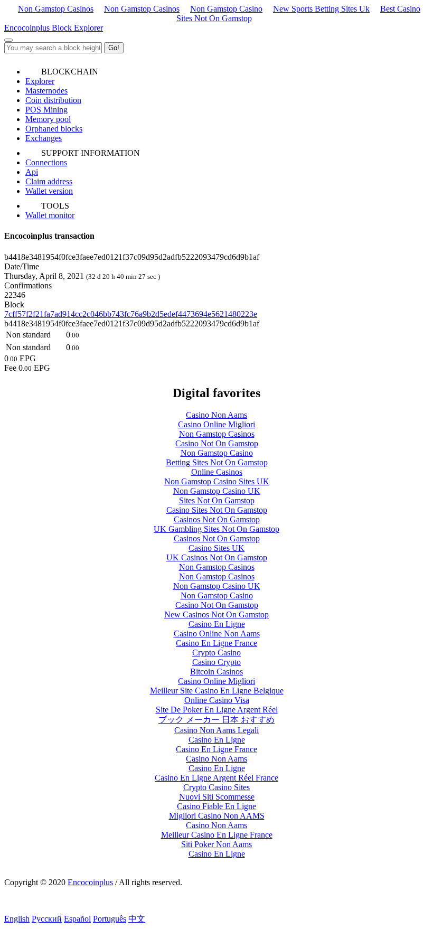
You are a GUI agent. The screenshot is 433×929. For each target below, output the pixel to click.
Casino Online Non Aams (217, 633)
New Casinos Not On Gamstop (216, 614)
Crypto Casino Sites (216, 787)
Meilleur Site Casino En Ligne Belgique (217, 690)
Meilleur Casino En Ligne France (216, 834)
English (17, 918)
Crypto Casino (216, 652)
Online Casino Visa (216, 700)
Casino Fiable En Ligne (216, 806)
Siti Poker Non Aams (216, 844)
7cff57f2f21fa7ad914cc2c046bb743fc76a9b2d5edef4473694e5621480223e (130, 313)
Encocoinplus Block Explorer (53, 27)
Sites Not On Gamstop (217, 500)
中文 (136, 918)
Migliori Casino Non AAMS (217, 815)
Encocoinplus (90, 882)
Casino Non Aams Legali (216, 730)
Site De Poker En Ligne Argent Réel (217, 709)
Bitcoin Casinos (216, 671)
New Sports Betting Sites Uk (321, 8)
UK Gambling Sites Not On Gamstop (216, 528)
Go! (113, 48)
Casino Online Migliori (216, 424)
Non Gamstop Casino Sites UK (216, 481)
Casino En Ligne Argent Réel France (216, 777)
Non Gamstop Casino (226, 8)
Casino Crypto (216, 662)
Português (109, 918)
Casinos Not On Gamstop (217, 519)
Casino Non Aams (216, 414)
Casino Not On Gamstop (216, 443)
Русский (47, 918)
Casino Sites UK (216, 547)
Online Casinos (216, 471)
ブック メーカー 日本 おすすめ (216, 719)
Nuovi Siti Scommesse (217, 796)
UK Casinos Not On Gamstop (216, 557)
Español (77, 918)
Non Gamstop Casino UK (216, 490)
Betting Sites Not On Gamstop (217, 462)
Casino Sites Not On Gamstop (216, 509)
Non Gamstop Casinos (55, 8)
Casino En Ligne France (216, 643)
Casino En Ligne (217, 624)
